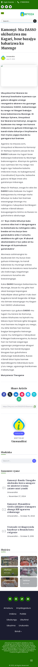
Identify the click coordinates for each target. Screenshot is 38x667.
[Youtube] (10, 6)
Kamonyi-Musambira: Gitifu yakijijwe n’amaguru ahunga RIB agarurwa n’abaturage (21, 508)
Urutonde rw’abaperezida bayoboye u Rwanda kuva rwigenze (20, 530)
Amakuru (8, 559)
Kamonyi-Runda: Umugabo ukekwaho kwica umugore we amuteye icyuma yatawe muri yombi (21, 484)
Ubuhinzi (7, 570)
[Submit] (35, 21)
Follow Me (19, 433)
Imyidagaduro (10, 580)
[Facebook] (2, 6)
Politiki (26, 559)
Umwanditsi (10, 56)
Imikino (26, 580)
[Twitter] (6, 6)
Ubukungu (27, 570)
